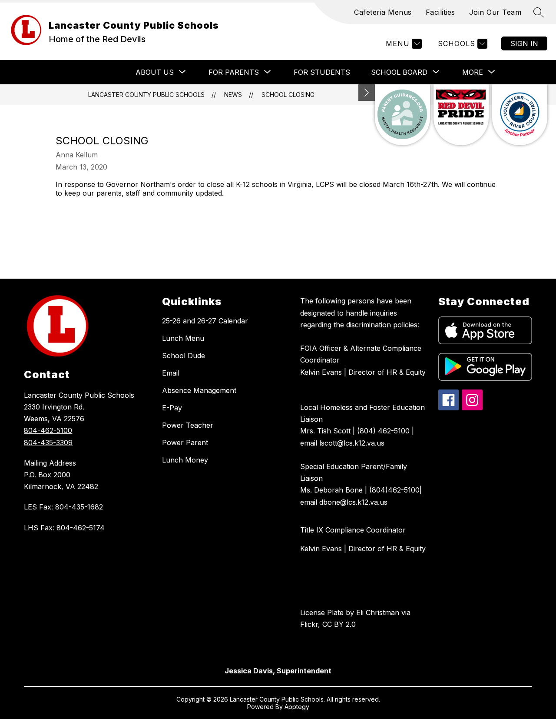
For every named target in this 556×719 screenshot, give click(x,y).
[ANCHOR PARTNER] (519, 114)
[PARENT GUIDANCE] (402, 114)
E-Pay (172, 407)
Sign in (524, 43)
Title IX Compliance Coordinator (353, 530)
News (233, 94)
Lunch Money (185, 460)
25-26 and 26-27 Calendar (205, 320)
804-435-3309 (48, 442)
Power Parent (185, 442)
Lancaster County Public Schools (146, 94)
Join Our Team (495, 12)
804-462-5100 (48, 430)
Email (170, 373)
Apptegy (297, 706)
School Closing (287, 94)
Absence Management (199, 390)
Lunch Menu (183, 338)
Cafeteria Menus (383, 12)
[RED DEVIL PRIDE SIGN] (461, 114)
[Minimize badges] (366, 92)
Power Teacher (187, 425)
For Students (322, 72)
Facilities (440, 12)
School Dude (183, 355)
